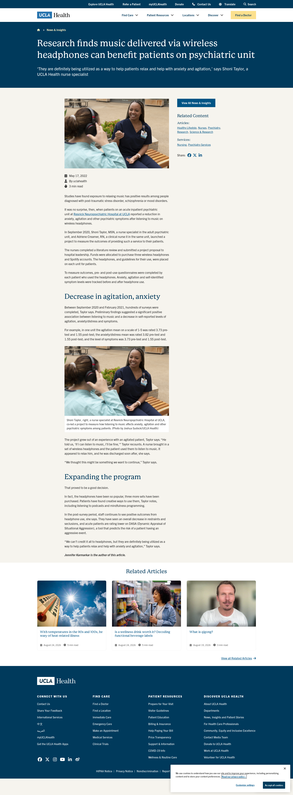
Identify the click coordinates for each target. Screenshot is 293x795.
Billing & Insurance (159, 724)
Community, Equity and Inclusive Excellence (229, 730)
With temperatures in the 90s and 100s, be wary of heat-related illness (71, 634)
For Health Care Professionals (221, 724)
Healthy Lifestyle (187, 127)
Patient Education (158, 717)
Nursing (182, 144)
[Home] (38, 30)
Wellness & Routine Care (162, 757)
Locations (188, 15)
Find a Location (102, 710)
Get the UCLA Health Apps (52, 744)
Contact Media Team (216, 737)
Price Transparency (159, 737)
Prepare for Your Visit (160, 704)
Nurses (202, 127)
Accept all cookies (274, 785)
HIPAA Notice (104, 771)
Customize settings (245, 785)
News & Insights (56, 29)
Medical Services (102, 737)
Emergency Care (102, 724)
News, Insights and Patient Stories (224, 717)
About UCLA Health (215, 704)
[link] (189, 155)
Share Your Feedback (49, 710)
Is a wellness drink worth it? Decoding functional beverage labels (142, 634)
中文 (40, 724)
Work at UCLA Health (216, 750)
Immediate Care (102, 717)
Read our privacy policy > (234, 776)
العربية (41, 730)
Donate (179, 4)
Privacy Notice (124, 771)
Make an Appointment (106, 730)
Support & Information (161, 744)
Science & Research (201, 131)
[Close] (285, 768)
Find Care (127, 15)
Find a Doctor (243, 15)
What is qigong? (201, 632)
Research (182, 131)
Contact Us (204, 4)
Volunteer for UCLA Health (219, 757)
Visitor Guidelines (158, 710)
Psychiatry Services (199, 144)
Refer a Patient (132, 4)
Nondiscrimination (147, 771)
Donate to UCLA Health (217, 744)
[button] (101, 4)
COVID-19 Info (156, 750)
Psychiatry (214, 127)
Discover (213, 15)
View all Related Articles (236, 658)
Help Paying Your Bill (160, 730)
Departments (211, 710)
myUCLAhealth (158, 4)
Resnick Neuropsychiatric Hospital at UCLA (102, 214)
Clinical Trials (100, 744)
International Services (49, 717)
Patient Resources (158, 15)
